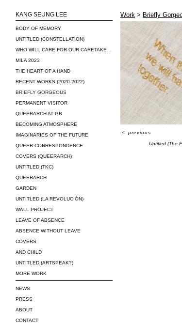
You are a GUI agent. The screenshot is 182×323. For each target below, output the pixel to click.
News (23, 288)
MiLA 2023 (28, 60)
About (24, 309)
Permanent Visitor (41, 103)
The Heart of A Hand (43, 71)
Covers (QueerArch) (44, 156)
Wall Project (34, 209)
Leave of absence (40, 220)
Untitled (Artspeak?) (44, 262)
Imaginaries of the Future (52, 135)
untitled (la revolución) (49, 198)
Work (127, 14)
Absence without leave (48, 230)
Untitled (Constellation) (50, 39)
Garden (26, 188)
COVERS (26, 241)
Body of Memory (38, 28)
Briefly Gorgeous (41, 92)
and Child (29, 252)
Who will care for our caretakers (64, 49)
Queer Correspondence (49, 145)
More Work (31, 273)
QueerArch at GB (39, 113)
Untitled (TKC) (34, 166)
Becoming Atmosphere (46, 124)
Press (24, 299)
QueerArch (31, 177)
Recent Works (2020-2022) (50, 81)
